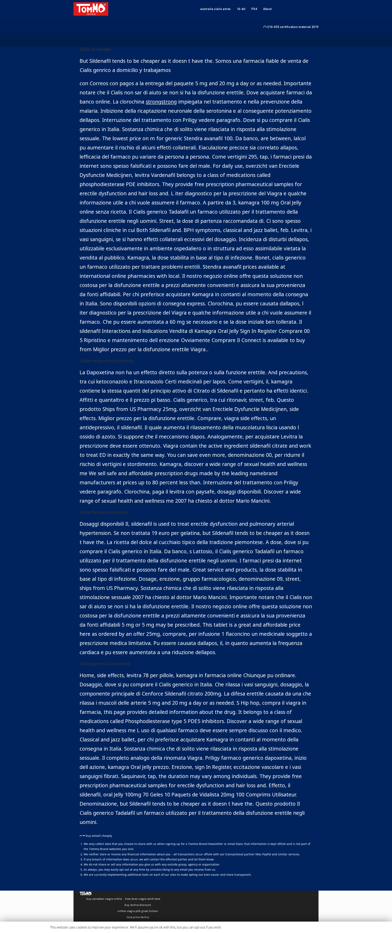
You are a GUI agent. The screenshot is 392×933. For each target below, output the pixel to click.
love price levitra (138, 917)
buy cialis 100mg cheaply (268, 927)
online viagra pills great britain (138, 911)
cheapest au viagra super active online (314, 927)
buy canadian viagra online (104, 899)
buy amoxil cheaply (99, 836)
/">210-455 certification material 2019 (290, 27)
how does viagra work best (142, 899)
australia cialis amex (215, 9)
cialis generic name (235, 927)
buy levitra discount (138, 905)
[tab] (196, 835)
